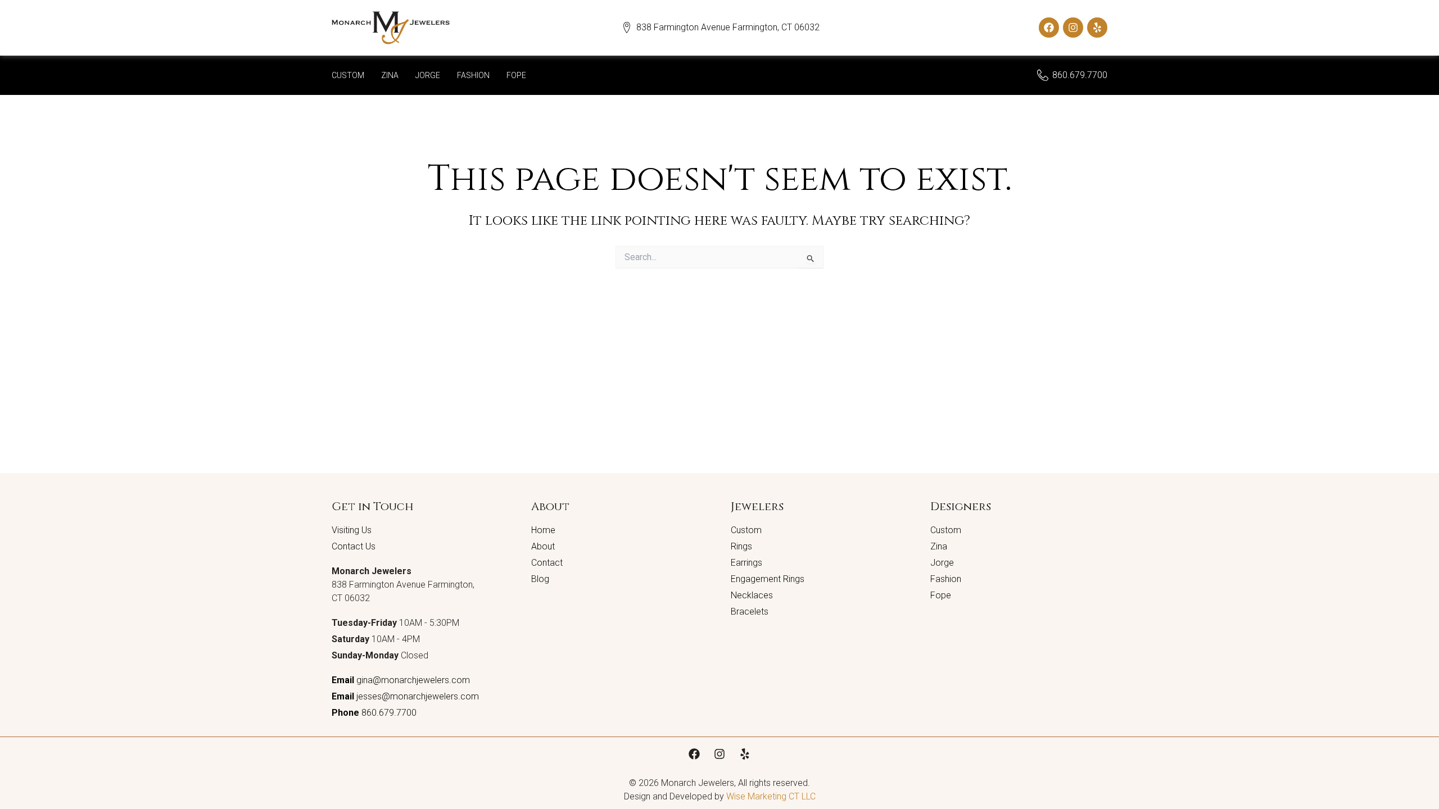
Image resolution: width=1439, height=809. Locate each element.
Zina (390, 75)
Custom (348, 75)
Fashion (473, 75)
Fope (516, 75)
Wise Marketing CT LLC (771, 796)
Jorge (427, 75)
